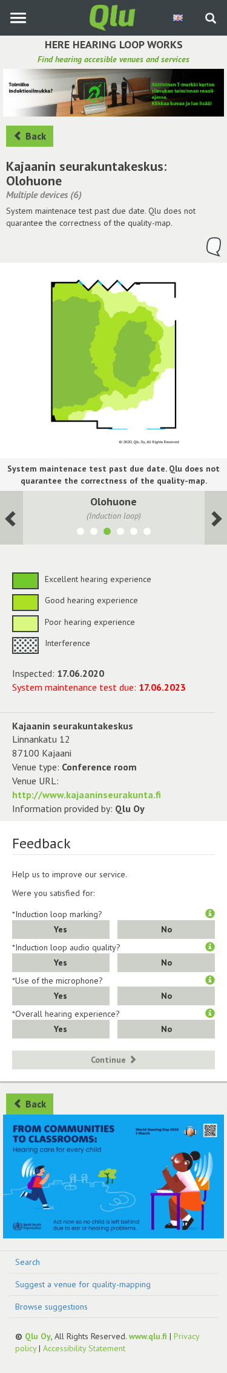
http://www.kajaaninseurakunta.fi (86, 795)
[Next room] (11, 518)
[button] (210, 914)
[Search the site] (210, 19)
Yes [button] (60, 929)
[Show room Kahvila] (80, 533)
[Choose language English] (179, 17)
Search (27, 1261)
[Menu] (18, 18)
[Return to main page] (114, 17)
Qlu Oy (38, 1336)
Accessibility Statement (84, 1348)
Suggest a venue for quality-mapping (83, 1284)
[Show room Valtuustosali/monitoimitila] (93, 533)
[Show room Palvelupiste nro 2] (133, 533)
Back (34, 136)
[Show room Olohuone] (107, 533)
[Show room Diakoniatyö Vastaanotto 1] (147, 533)
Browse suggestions (51, 1306)
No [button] (166, 929)
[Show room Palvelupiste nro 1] (120, 533)
